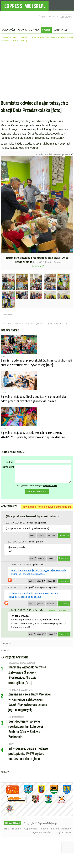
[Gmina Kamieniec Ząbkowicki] (64, 793)
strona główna (9, 37)
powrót (7, 643)
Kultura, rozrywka (28, 29)
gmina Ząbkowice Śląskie (40, 324)
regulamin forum (50, 486)
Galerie (46, 29)
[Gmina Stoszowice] (14, 803)
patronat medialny (61, 828)
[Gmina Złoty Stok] (33, 803)
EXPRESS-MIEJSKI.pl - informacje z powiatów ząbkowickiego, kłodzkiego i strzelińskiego (25, 5)
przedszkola (60, 324)
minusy (51, 535)
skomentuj (65, 535)
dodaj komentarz (37, 491)
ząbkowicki (66, 16)
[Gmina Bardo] (39, 793)
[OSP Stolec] (59, 803)
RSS (6, 828)
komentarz (8, 466)
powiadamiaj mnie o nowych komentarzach (47, 506)
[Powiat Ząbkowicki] (10, 793)
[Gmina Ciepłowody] (51, 793)
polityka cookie (63, 832)
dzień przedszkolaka (16, 324)
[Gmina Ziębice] (46, 803)
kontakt (44, 828)
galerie (23, 37)
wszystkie (53, 16)
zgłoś (31, 535)
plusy (41, 535)
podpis (9, 462)
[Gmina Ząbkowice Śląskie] (26, 793)
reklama (16, 828)
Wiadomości (8, 29)
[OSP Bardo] (7, 812)
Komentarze (60, 29)
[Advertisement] (37, 72)
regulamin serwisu (41, 832)
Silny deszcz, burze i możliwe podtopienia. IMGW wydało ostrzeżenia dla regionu (28, 753)
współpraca (30, 828)
